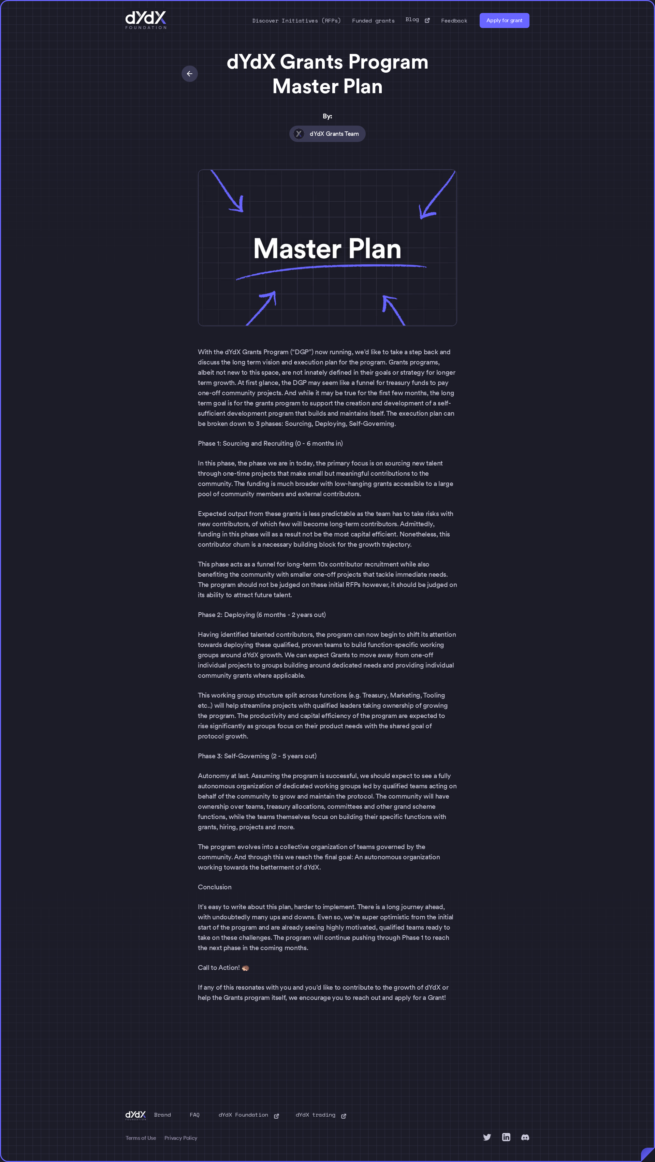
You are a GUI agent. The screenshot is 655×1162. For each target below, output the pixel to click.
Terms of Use (141, 1138)
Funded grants (373, 20)
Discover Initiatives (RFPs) (296, 20)
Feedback (454, 20)
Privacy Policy (181, 1138)
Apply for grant (504, 20)
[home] (146, 20)
